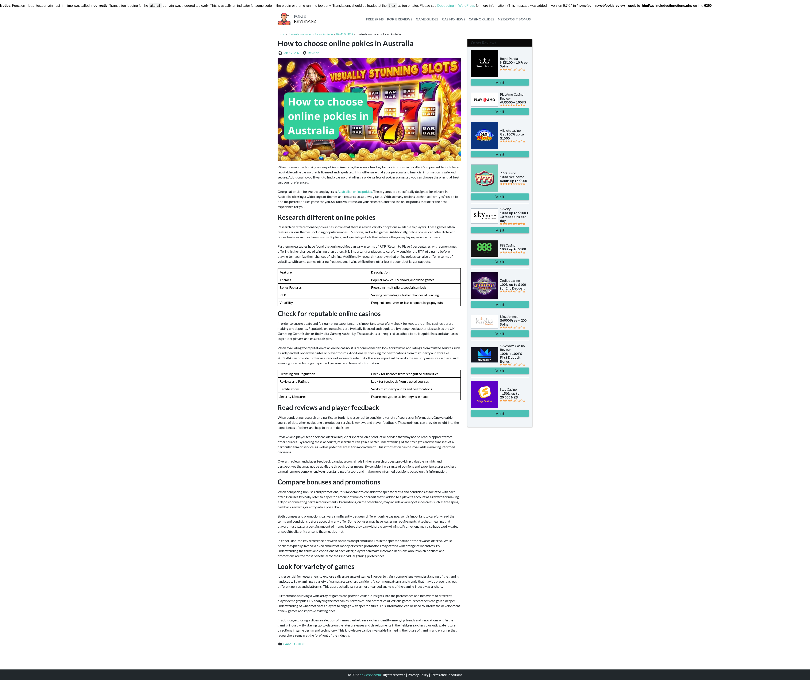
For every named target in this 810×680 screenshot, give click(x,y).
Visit (500, 82)
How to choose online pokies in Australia (310, 34)
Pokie (300, 16)
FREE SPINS (375, 19)
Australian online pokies (355, 191)
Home (281, 34)
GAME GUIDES (427, 19)
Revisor (313, 53)
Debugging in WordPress (456, 5)
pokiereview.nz (371, 675)
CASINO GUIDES (481, 19)
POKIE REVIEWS (399, 19)
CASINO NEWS (453, 19)
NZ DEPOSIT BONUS (514, 19)
